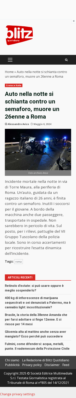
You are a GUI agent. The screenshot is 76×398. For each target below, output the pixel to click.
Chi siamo (12, 360)
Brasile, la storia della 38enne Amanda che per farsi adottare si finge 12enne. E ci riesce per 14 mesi (36, 319)
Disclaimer (52, 365)
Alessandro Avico (18, 124)
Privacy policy (32, 365)
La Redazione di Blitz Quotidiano (45, 360)
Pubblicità (12, 365)
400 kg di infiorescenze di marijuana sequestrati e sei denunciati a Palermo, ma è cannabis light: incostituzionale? (38, 302)
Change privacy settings (17, 394)
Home (9, 72)
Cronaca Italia (13, 85)
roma (18, 261)
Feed (65, 365)
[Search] (66, 60)
